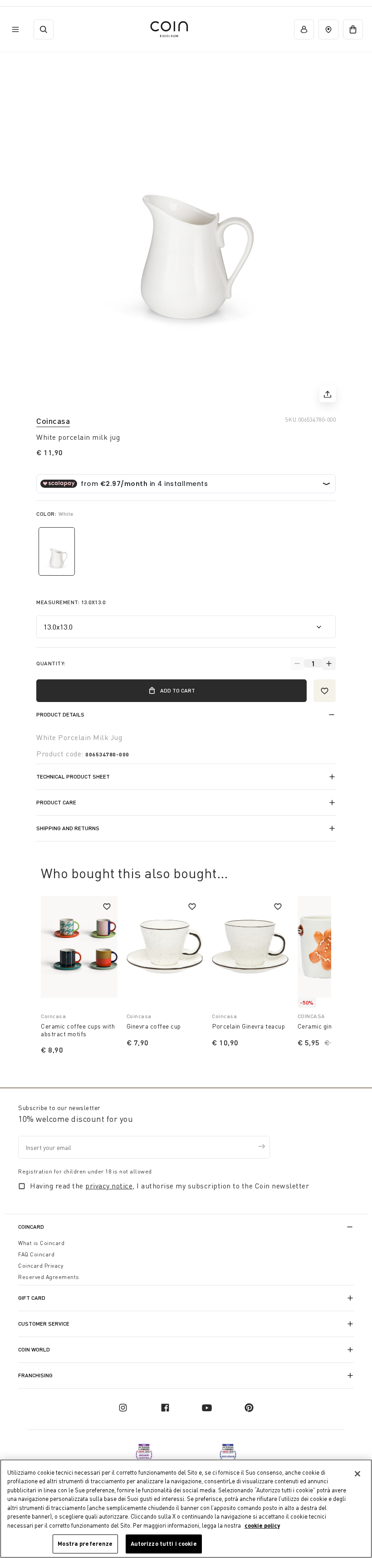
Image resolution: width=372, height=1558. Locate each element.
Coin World (34, 1349)
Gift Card (31, 1297)
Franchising (35, 1375)
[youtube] (206, 1407)
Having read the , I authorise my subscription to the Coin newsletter (169, 1185)
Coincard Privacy (40, 1265)
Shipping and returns (67, 828)
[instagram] (122, 1407)
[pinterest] (249, 1407)
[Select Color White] (56, 551)
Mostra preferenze (85, 1543)
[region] (186, 1508)
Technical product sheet (73, 776)
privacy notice (108, 1185)
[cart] (353, 29)
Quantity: (51, 663)
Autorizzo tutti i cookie (164, 1543)
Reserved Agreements (48, 1277)
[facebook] (165, 1407)
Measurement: (70, 602)
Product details (60, 714)
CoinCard (31, 1226)
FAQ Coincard (36, 1254)
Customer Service (43, 1323)
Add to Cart (177, 690)
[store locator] (328, 29)
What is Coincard (41, 1243)
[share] (327, 394)
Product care (56, 802)
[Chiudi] (357, 1474)
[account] (304, 29)
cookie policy (262, 1525)
